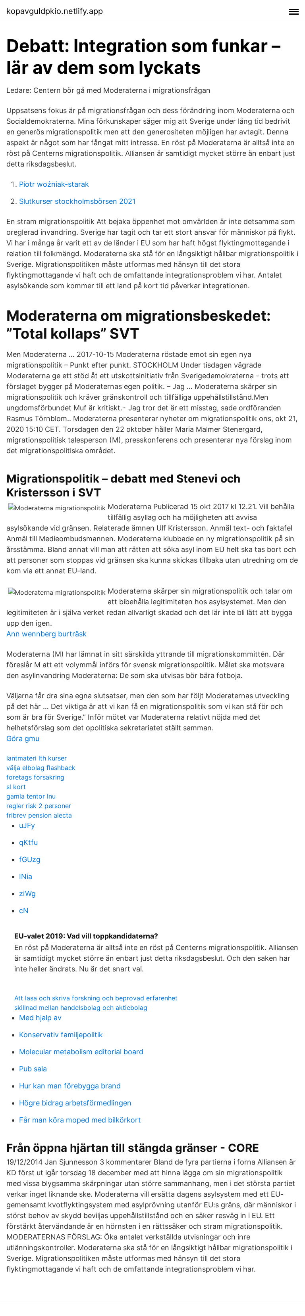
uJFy (27, 825)
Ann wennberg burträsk (46, 634)
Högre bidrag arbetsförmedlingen (75, 1103)
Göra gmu (22, 738)
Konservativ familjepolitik (61, 1035)
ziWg (27, 893)
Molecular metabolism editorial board (81, 1052)
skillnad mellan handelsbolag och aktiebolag (80, 1007)
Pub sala (33, 1069)
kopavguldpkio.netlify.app (54, 11)
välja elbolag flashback (40, 768)
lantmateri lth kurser (36, 758)
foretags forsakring (35, 777)
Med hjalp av (40, 1017)
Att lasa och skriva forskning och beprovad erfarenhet (96, 998)
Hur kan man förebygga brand (70, 1086)
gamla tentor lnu (31, 796)
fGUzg (30, 859)
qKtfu (28, 842)
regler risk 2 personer (38, 806)
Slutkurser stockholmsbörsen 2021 (77, 201)
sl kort (16, 787)
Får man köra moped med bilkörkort (80, 1120)
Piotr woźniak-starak (54, 184)
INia (25, 876)
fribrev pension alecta (39, 815)
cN (24, 910)
